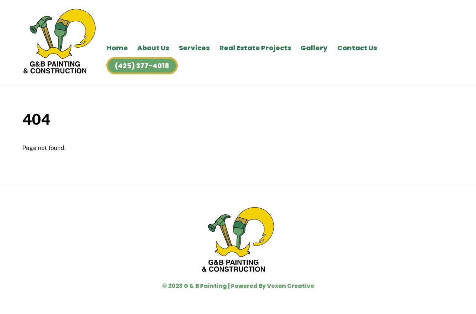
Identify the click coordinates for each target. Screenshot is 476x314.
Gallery (314, 47)
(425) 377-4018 (142, 65)
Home (117, 47)
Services (194, 47)
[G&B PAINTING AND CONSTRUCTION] (59, 71)
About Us (153, 47)
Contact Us (357, 47)
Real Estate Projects (255, 47)
